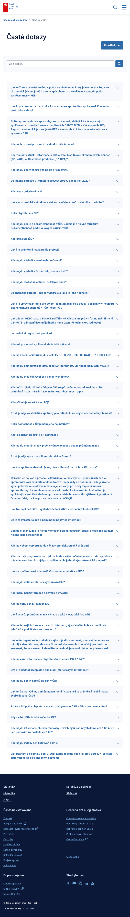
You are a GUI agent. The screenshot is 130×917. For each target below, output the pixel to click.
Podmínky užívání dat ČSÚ (80, 823)
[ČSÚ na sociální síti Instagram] (80, 883)
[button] (33, 810)
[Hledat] (119, 63)
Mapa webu (72, 857)
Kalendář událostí (12, 855)
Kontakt (7, 818)
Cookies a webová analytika (81, 818)
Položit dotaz (112, 45)
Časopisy (8, 839)
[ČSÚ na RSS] (92, 883)
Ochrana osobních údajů (79, 828)
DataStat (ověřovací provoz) (18, 828)
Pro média (8, 834)
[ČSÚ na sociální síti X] (68, 883)
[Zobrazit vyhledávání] (115, 7)
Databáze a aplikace (79, 786)
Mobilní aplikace (12, 883)
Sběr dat (71, 793)
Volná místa (9, 865)
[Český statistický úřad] (10, 7)
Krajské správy (11, 860)
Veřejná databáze (12, 823)
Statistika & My (11, 888)
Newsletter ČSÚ (11, 894)
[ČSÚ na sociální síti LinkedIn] (86, 883)
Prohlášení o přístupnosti (79, 834)
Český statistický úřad (15, 20)
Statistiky (9, 786)
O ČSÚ (7, 800)
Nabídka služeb (11, 844)
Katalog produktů (12, 849)
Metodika (9, 793)
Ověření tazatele (75, 839)
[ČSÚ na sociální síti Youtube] (74, 883)
